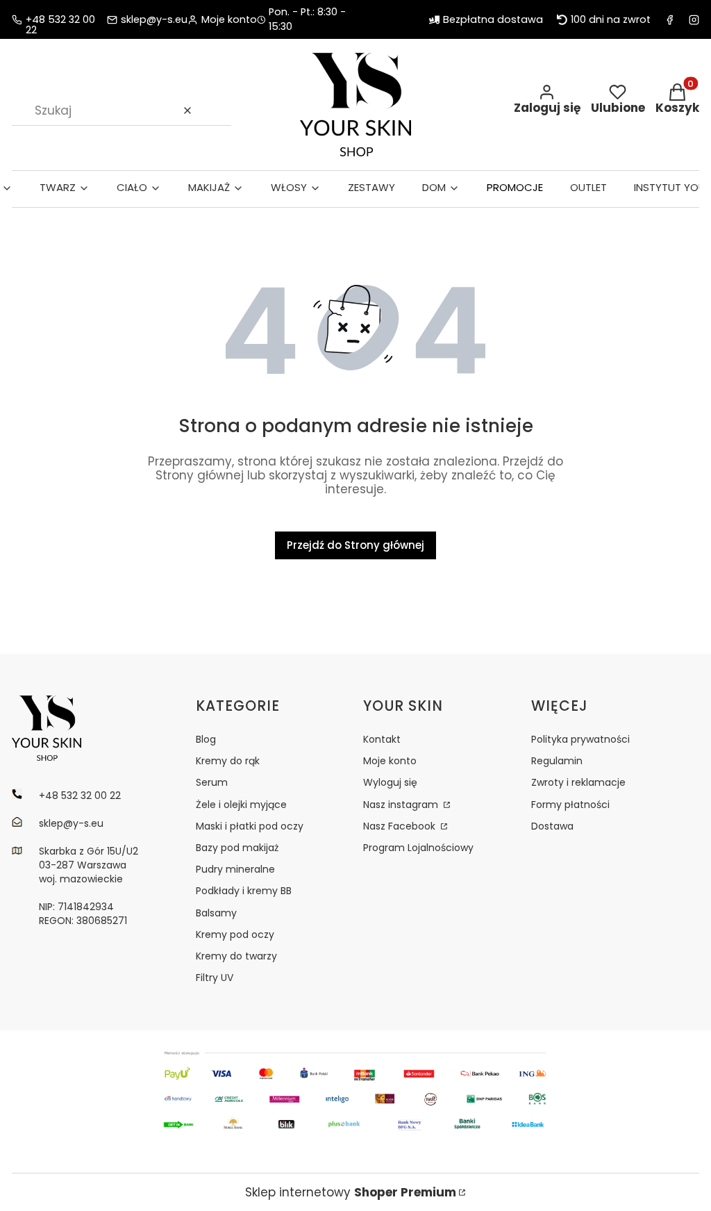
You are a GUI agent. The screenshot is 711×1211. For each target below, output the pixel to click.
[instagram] (694, 20)
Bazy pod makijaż (237, 848)
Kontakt (382, 739)
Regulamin (557, 761)
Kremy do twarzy (236, 956)
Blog (206, 739)
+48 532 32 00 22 (60, 20)
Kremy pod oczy (235, 934)
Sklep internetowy (350, 1192)
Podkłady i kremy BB (244, 891)
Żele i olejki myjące (241, 805)
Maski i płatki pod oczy (249, 826)
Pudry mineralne (235, 869)
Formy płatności (570, 805)
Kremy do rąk (228, 761)
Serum (212, 782)
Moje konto (390, 761)
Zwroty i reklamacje (578, 782)
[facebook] (669, 20)
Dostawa (552, 826)
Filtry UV (214, 978)
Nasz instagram (402, 805)
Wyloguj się (390, 782)
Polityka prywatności (580, 739)
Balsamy (216, 913)
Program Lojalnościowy (418, 848)
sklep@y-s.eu (154, 20)
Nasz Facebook (400, 826)
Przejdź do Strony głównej (355, 545)
